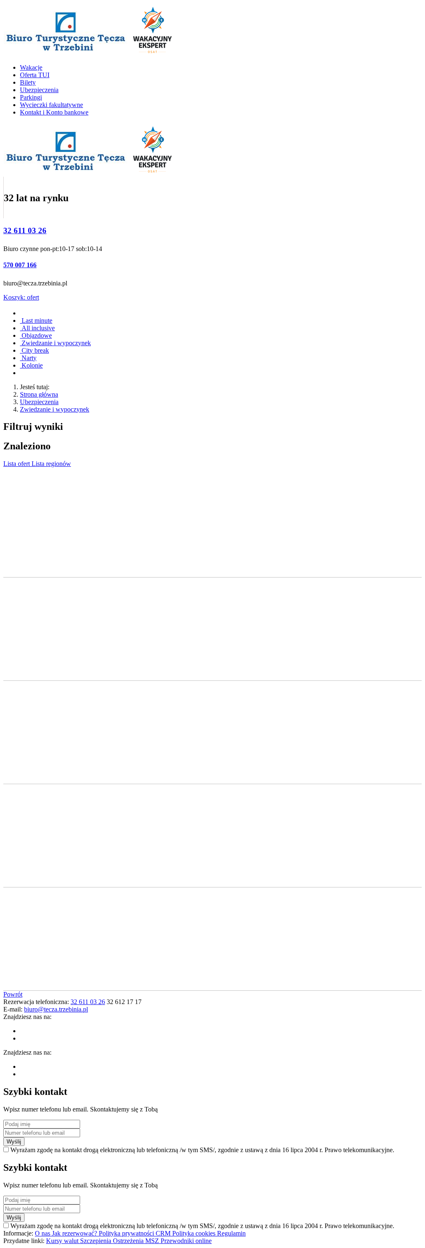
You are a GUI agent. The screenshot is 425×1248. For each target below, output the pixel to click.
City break (34, 350)
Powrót (12, 994)
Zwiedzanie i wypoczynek (55, 342)
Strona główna (39, 394)
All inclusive (37, 328)
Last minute (36, 320)
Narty (28, 357)
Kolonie (31, 365)
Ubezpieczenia (39, 401)
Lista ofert (17, 463)
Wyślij (14, 1141)
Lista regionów (51, 463)
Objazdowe (36, 335)
